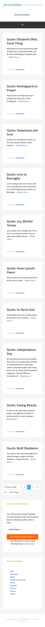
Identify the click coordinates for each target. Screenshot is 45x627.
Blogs (12, 577)
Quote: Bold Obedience (22, 448)
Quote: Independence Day (21, 351)
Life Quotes (20, 69)
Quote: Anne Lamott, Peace (21, 270)
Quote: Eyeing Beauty (22, 405)
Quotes (13, 591)
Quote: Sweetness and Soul (22, 132)
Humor (12, 583)
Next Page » (15, 492)
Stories (13, 594)
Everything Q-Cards (17, 580)
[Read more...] (14, 57)
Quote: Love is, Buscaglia (17, 176)
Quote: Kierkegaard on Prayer (22, 88)
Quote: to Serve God (21, 309)
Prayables (22, 6)
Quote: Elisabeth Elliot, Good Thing (22, 41)
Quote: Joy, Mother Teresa (20, 223)
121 (5, 492)
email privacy (29, 544)
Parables (13, 585)
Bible (12, 571)
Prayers (13, 588)
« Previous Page (10, 487)
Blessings (14, 574)
